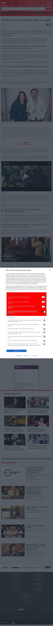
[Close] (50, 270)
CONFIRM (16, 350)
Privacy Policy (34, 355)
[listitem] (26, 294)
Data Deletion (19, 355)
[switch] (43, 297)
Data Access (26, 355)
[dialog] (26, 313)
